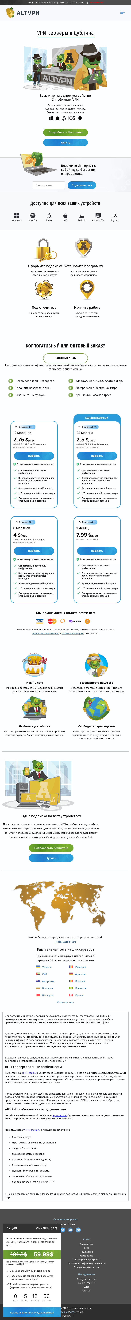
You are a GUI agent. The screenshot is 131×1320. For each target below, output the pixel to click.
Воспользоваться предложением (32, 1312)
